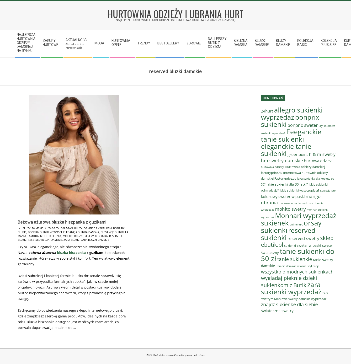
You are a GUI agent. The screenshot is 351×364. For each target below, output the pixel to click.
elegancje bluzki (112, 232)
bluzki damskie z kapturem (93, 228)
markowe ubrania (290, 203)
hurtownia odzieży (272, 167)
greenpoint (297, 154)
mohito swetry (290, 209)
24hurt (267, 111)
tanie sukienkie (294, 259)
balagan (67, 228)
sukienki (290, 245)
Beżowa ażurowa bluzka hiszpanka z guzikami (62, 222)
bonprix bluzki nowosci (45, 232)
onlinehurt (296, 224)
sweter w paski (309, 245)
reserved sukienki (288, 234)
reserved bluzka (96, 236)
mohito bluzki (73, 236)
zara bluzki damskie (95, 239)
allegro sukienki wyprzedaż (292, 113)
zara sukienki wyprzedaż (291, 288)
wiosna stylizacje (308, 266)
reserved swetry (303, 238)
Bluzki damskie (32, 228)
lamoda (33, 236)
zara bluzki (72, 239)
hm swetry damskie (282, 160)
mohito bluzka (50, 236)
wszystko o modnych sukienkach (297, 271)
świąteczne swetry (277, 310)
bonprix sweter (302, 125)
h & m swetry (322, 154)
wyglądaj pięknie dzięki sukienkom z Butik (289, 281)
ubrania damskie (286, 266)
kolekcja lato (328, 190)
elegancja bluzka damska (81, 232)
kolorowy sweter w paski (283, 196)
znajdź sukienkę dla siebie (289, 304)
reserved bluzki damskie (45, 239)
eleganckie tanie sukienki (286, 150)
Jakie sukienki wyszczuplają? (299, 190)
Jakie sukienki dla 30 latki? (287, 184)
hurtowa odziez (317, 160)
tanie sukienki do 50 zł (298, 254)
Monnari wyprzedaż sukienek (298, 219)
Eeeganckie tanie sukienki (291, 135)
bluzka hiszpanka (71, 252)
